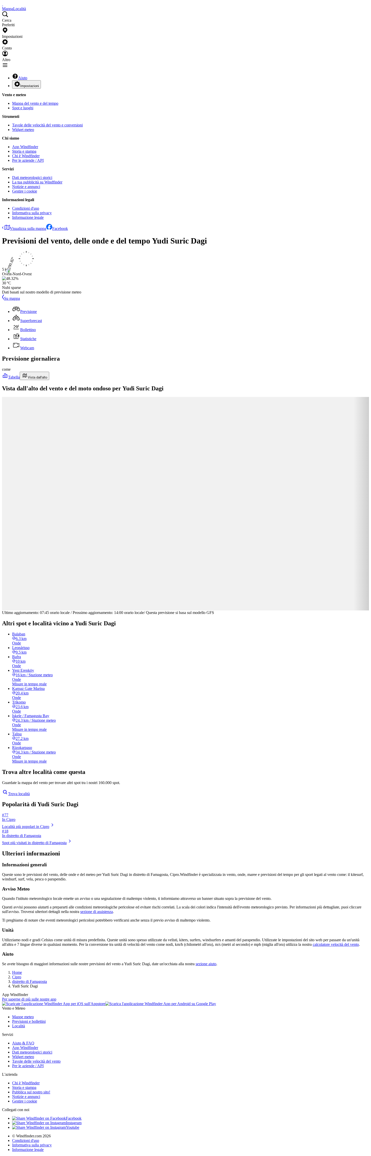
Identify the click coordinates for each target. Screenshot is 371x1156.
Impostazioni (29, 86)
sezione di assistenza (96, 911)
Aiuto (22, 78)
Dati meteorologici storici (32, 177)
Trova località (19, 794)
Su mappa (12, 298)
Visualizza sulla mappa (28, 228)
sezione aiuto (206, 964)
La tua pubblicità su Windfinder (37, 182)
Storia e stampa (24, 151)
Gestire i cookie (24, 191)
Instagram (74, 1123)
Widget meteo (23, 129)
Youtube (72, 1127)
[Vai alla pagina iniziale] (2, 4)
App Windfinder (25, 147)
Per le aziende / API (28, 160)
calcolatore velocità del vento (336, 944)
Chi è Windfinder (26, 156)
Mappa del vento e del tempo (35, 103)
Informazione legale (28, 217)
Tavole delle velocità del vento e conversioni (47, 125)
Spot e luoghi (22, 108)
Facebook (60, 228)
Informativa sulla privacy (32, 213)
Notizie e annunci (26, 186)
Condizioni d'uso (25, 208)
